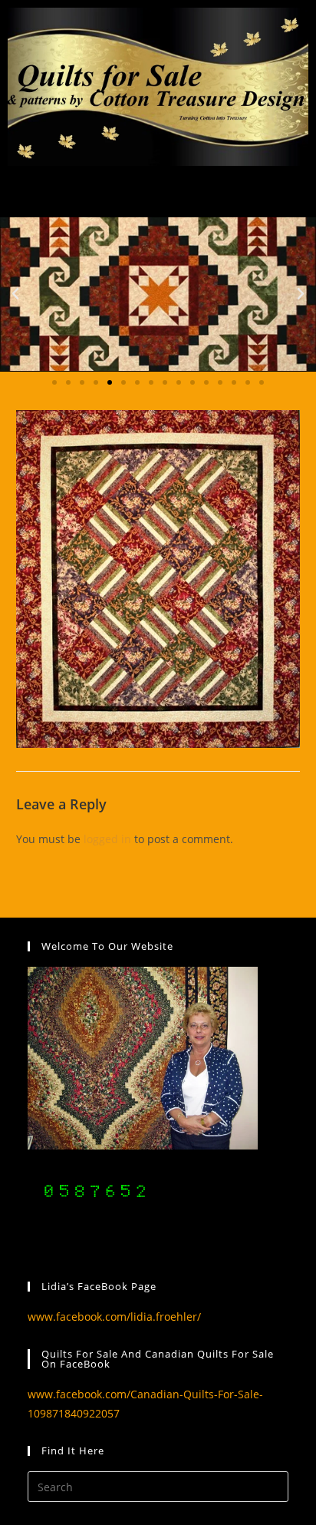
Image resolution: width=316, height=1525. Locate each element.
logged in (107, 839)
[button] (15, 294)
